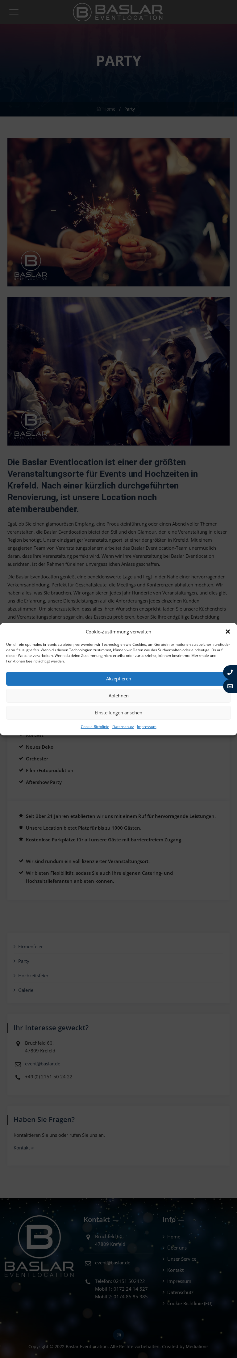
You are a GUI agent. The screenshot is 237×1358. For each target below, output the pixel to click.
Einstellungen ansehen (118, 712)
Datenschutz (123, 726)
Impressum (146, 726)
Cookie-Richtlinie (95, 726)
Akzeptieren (118, 678)
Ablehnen (119, 695)
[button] (228, 631)
